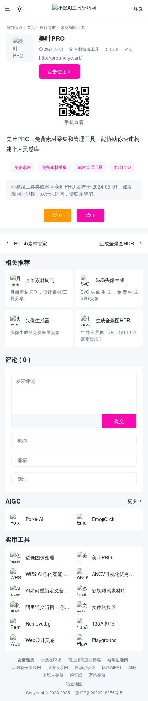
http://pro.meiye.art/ (60, 57)
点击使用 (59, 71)
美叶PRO (122, 167)
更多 (135, 501)
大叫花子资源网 (26, 667)
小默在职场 (51, 659)
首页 (31, 27)
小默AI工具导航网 (30, 186)
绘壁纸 (76, 675)
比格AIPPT (112, 667)
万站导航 (97, 675)
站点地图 (74, 684)
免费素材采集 (54, 167)
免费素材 (22, 167)
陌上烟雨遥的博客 (84, 659)
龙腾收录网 (57, 667)
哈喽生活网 (117, 659)
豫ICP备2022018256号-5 (99, 692)
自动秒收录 (85, 667)
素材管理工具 (90, 167)
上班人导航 (53, 675)
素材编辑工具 (73, 27)
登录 (138, 9)
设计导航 (48, 27)
